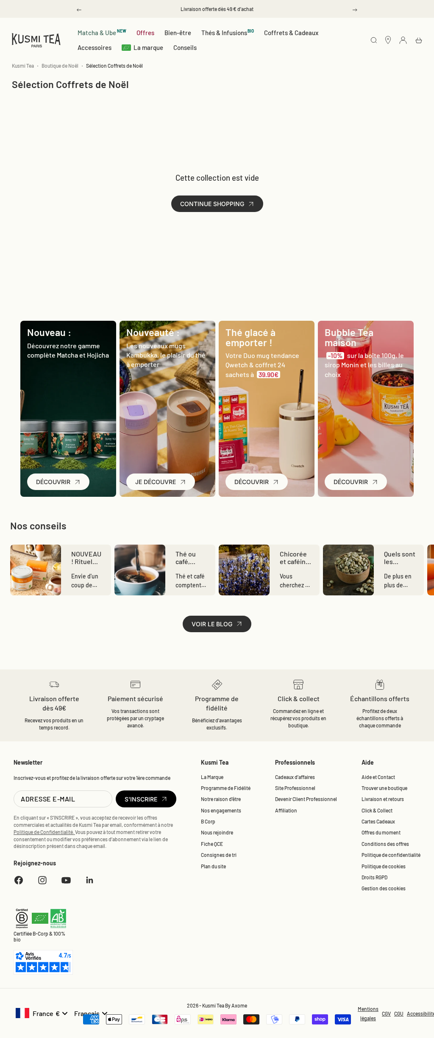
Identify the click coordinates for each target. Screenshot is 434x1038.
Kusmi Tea (23, 66)
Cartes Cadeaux (378, 821)
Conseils (185, 47)
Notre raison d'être (221, 799)
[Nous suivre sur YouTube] (66, 880)
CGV (386, 1013)
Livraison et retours (383, 799)
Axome (239, 1005)
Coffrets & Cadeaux (291, 32)
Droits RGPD (374, 877)
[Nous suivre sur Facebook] (19, 880)
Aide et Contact (378, 777)
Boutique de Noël (60, 66)
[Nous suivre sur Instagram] (42, 880)
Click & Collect (377, 810)
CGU (398, 1013)
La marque (148, 47)
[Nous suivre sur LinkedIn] (90, 880)
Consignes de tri (218, 855)
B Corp (208, 821)
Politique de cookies (384, 866)
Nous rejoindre (217, 832)
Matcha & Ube (102, 32)
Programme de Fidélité (225, 788)
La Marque (212, 777)
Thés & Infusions (227, 32)
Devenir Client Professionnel (306, 799)
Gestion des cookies (384, 888)
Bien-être (177, 32)
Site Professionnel (295, 788)
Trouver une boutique (384, 788)
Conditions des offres (385, 844)
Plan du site (213, 866)
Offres (145, 32)
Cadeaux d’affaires (295, 777)
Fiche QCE (212, 844)
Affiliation (286, 810)
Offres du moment (381, 832)
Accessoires (94, 47)
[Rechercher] (373, 41)
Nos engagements (221, 810)
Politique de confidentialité (391, 855)
